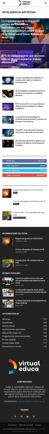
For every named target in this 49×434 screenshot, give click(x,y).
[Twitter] (33, 416)
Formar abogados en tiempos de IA (29, 201)
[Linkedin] (27, 416)
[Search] (46, 3)
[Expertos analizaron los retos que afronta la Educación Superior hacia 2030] (8, 281)
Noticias (16, 204)
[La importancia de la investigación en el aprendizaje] (8, 304)
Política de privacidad (26, 425)
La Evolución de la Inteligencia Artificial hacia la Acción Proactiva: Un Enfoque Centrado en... (30, 119)
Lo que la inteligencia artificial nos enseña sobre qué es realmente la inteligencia (29, 80)
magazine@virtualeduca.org (31, 401)
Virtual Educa (12, 425)
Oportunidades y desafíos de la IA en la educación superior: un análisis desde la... (30, 93)
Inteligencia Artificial (9, 52)
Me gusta (41, 161)
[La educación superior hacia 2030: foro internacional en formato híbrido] (8, 293)
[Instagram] (21, 416)
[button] (4, 3)
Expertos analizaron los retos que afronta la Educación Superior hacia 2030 (30, 280)
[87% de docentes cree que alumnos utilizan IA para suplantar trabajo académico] (24, 64)
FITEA (15, 192)
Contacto (38, 425)
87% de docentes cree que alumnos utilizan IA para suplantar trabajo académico (30, 106)
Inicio (4, 9)
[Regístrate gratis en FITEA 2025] (6, 193)
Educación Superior (19, 217)
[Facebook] (15, 416)
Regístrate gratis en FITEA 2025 (28, 190)
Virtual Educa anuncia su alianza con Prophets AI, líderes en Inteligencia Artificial (30, 143)
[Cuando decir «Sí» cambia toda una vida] (6, 215)
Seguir (42, 165)
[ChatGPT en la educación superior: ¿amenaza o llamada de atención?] (8, 133)
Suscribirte (41, 175)
